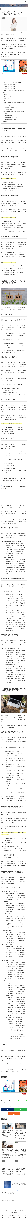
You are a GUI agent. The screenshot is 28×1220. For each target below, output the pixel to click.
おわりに (5, 121)
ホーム (7, 1210)
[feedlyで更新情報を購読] (20, 1109)
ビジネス (5, 1077)
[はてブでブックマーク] (11, 714)
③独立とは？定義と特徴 (9, 88)
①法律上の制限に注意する (10, 105)
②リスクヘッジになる (9, 96)
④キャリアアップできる (9, 100)
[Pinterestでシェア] (8, 719)
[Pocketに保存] (17, 714)
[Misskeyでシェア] (23, 710)
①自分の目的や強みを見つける (11, 115)
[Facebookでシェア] (5, 714)
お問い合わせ (14, 1212)
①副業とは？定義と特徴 (9, 84)
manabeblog (14, 2)
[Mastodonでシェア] (11, 710)
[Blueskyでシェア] (17, 710)
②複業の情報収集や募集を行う (11, 117)
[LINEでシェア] (23, 714)
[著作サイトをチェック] (7, 1109)
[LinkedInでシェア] (14, 719)
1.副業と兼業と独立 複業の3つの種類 (12, 82)
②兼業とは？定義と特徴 (9, 86)
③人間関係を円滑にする (9, 109)
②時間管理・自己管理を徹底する (11, 107)
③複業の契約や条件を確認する (11, 119)
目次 (12, 79)
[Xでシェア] (5, 710)
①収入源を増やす (8, 94)
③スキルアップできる (9, 98)
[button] (25, 588)
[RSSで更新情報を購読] (14, 1113)
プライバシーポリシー (20, 1210)
